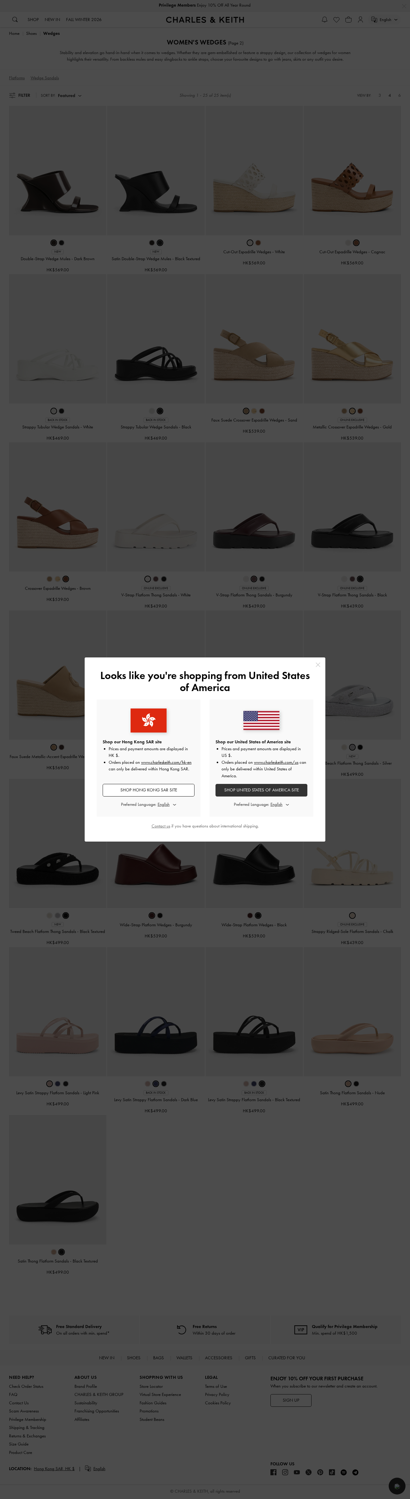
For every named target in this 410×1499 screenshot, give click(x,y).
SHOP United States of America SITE (261, 790)
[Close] (318, 664)
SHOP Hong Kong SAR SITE (148, 790)
